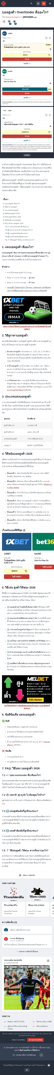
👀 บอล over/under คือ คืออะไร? (18, 227)
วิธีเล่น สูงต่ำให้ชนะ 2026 (13, 217)
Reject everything (18, 1040)
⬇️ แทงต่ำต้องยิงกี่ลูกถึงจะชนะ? (18, 237)
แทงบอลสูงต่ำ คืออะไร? (12, 204)
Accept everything (35, 1040)
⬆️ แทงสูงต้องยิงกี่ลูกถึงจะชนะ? (18, 233)
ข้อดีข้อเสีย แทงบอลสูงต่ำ (13, 220)
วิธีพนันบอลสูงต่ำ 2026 (12, 213)
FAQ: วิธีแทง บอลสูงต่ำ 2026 (14, 223)
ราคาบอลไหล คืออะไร (16, 390)
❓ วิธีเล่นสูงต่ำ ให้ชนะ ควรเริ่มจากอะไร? (21, 240)
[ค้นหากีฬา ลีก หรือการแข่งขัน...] (31, 3)
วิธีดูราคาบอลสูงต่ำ (11, 207)
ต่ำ (27, 1070)
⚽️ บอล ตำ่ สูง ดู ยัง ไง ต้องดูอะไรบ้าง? (20, 230)
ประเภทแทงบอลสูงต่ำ (12, 210)
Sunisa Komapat (12, 17)
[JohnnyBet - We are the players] (3, 3)
